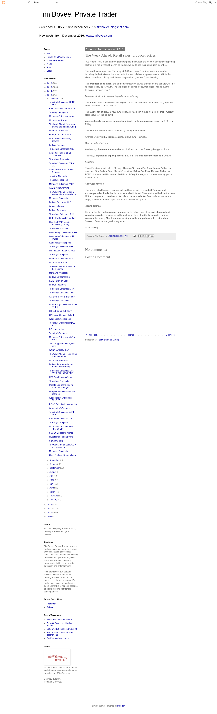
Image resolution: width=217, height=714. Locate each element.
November (55, 460)
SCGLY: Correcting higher (61, 433)
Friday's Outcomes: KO (59, 277)
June (52, 480)
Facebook (51, 604)
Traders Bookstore (55, 60)
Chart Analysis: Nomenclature (62, 455)
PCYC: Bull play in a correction (63, 404)
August (53, 472)
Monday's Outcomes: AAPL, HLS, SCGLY (61, 427)
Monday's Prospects (58, 131)
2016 (49, 83)
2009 (49, 516)
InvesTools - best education (59, 620)
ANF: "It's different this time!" (62, 297)
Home (131, 335)
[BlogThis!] (142, 236)
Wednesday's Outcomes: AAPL (63, 232)
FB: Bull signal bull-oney (60, 311)
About (49, 67)
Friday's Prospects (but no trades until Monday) (61, 365)
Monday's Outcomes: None (61, 116)
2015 (49, 87)
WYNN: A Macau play (59, 350)
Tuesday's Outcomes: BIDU (61, 247)
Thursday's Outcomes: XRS (61, 149)
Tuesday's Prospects (58, 112)
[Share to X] (146, 236)
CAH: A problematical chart (61, 315)
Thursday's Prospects (59, 159)
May (52, 484)
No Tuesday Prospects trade (62, 251)
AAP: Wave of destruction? (61, 418)
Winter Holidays (56, 206)
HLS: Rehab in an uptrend (61, 437)
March (53, 492)
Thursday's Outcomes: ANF (61, 293)
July (52, 476)
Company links (56, 441)
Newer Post (91, 335)
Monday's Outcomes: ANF (61, 259)
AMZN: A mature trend (59, 188)
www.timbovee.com (99, 35)
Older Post (170, 335)
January (53, 499)
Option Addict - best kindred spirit (62, 629)
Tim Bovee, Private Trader (78, 14)
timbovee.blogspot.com (113, 27)
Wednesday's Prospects (60, 243)
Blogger (120, 706)
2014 (49, 91)
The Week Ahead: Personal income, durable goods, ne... (63, 193)
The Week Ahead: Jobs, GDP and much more (62, 446)
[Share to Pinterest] (152, 236)
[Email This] (139, 236)
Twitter (50, 607)
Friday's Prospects (57, 145)
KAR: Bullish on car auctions (62, 108)
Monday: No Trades (58, 120)
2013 (49, 95)
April (52, 488)
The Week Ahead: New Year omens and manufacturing (62, 125)
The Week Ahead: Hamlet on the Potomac (62, 267)
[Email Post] (134, 236)
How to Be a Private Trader (59, 57)
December (55, 98)
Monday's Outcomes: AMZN (61, 184)
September (55, 468)
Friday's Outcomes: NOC (60, 134)
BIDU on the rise (56, 329)
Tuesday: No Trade (58, 176)
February (54, 496)
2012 (49, 505)
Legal (49, 71)
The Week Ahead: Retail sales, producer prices (63, 355)
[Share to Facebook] (149, 236)
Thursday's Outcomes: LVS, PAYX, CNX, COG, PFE (61, 372)
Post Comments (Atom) (108, 340)
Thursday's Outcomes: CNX (61, 289)
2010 (49, 512)
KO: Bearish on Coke (58, 281)
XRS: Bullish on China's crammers (60, 154)
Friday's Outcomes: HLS (60, 202)
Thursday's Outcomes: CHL (61, 214)
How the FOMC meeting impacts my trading (60, 223)
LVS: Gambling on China (60, 377)
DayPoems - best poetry (58, 638)
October (53, 464)
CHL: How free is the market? (62, 218)
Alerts (49, 64)
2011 (49, 508)
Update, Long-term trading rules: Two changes (61, 386)
